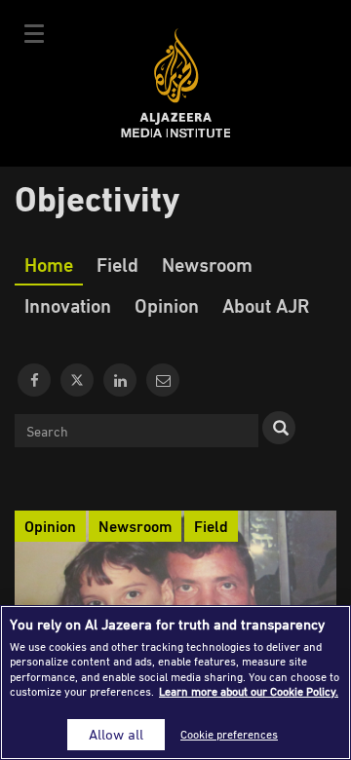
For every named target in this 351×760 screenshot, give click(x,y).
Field (117, 264)
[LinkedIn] (119, 380)
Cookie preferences (229, 734)
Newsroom (207, 264)
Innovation (67, 305)
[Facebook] (34, 380)
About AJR (265, 305)
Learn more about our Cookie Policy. (248, 691)
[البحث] (278, 427)
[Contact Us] (162, 380)
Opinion (167, 305)
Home (48, 264)
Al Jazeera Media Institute (176, 83)
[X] (77, 380)
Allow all (116, 734)
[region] (175, 682)
